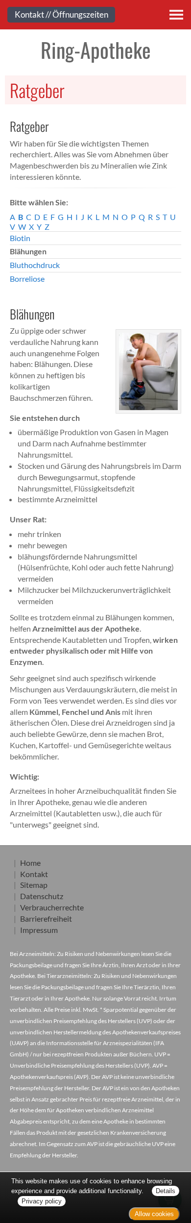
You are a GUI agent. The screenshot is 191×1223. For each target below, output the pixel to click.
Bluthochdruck (35, 264)
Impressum (39, 929)
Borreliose (27, 278)
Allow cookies (154, 1214)
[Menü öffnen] (176, 14)
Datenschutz (41, 896)
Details (165, 1191)
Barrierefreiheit (46, 918)
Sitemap (34, 884)
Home (30, 862)
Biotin (20, 238)
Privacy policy (42, 1201)
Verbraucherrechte (52, 907)
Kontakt (34, 874)
